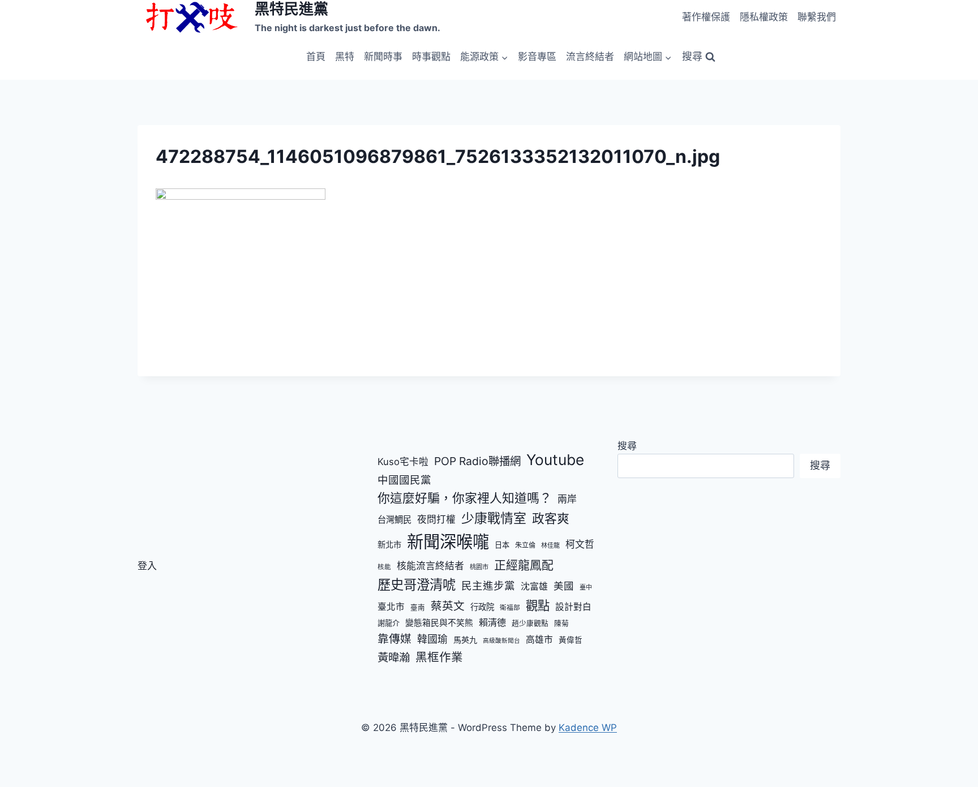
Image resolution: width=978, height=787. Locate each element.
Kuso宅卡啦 (403, 461)
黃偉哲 (570, 639)
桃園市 (479, 567)
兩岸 (567, 499)
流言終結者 (590, 56)
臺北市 (391, 606)
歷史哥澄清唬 (417, 585)
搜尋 (627, 445)
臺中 (586, 587)
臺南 (417, 607)
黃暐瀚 (394, 657)
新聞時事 (383, 56)
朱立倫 (525, 545)
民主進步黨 (488, 585)
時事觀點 (431, 56)
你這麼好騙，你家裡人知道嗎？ (465, 498)
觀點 (538, 605)
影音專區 (537, 56)
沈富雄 (534, 586)
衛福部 (510, 608)
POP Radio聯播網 (477, 461)
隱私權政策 (764, 17)
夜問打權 (436, 519)
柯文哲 (579, 544)
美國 (564, 586)
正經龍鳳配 (524, 565)
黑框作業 (439, 657)
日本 (502, 544)
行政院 (482, 607)
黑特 (344, 56)
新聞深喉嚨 (448, 542)
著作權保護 (706, 17)
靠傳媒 (394, 639)
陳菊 (561, 623)
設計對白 (573, 606)
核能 (384, 567)
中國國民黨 (404, 480)
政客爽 (550, 518)
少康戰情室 (493, 518)
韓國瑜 (432, 639)
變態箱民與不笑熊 (439, 623)
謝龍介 (389, 622)
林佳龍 (550, 545)
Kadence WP (588, 727)
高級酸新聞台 (501, 640)
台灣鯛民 (394, 519)
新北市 (389, 544)
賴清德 (492, 622)
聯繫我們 (816, 17)
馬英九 (465, 639)
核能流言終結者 (430, 565)
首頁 (315, 56)
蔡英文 (448, 606)
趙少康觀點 (530, 623)
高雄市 (539, 639)
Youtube (555, 459)
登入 (147, 565)
